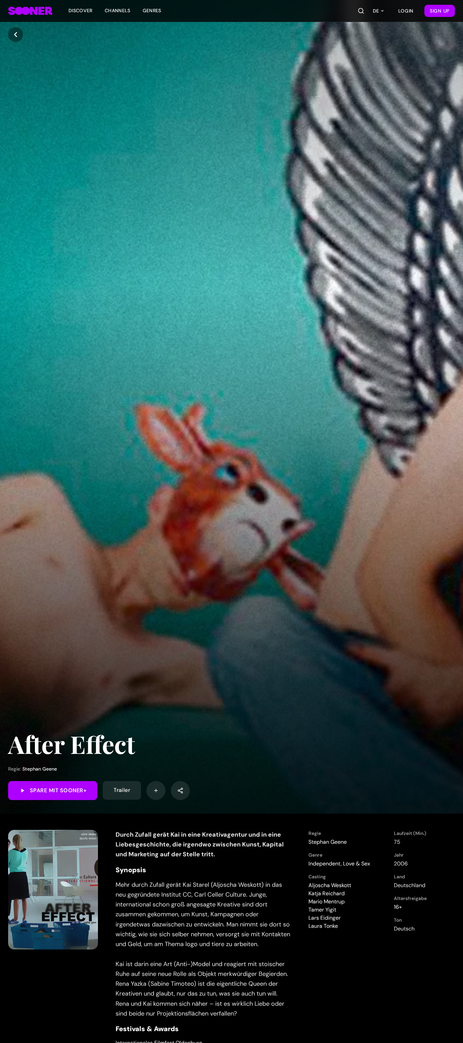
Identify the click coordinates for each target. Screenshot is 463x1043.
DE (376, 11)
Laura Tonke (323, 925)
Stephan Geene (39, 769)
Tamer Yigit (322, 909)
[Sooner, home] (30, 11)
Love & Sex (356, 863)
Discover (80, 10)
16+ (398, 907)
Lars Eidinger (324, 917)
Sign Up (439, 11)
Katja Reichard (326, 893)
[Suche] (361, 10)
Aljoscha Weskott (329, 885)
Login (406, 11)
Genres (152, 10)
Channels (117, 10)
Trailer (122, 790)
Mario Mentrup (326, 901)
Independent (324, 863)
